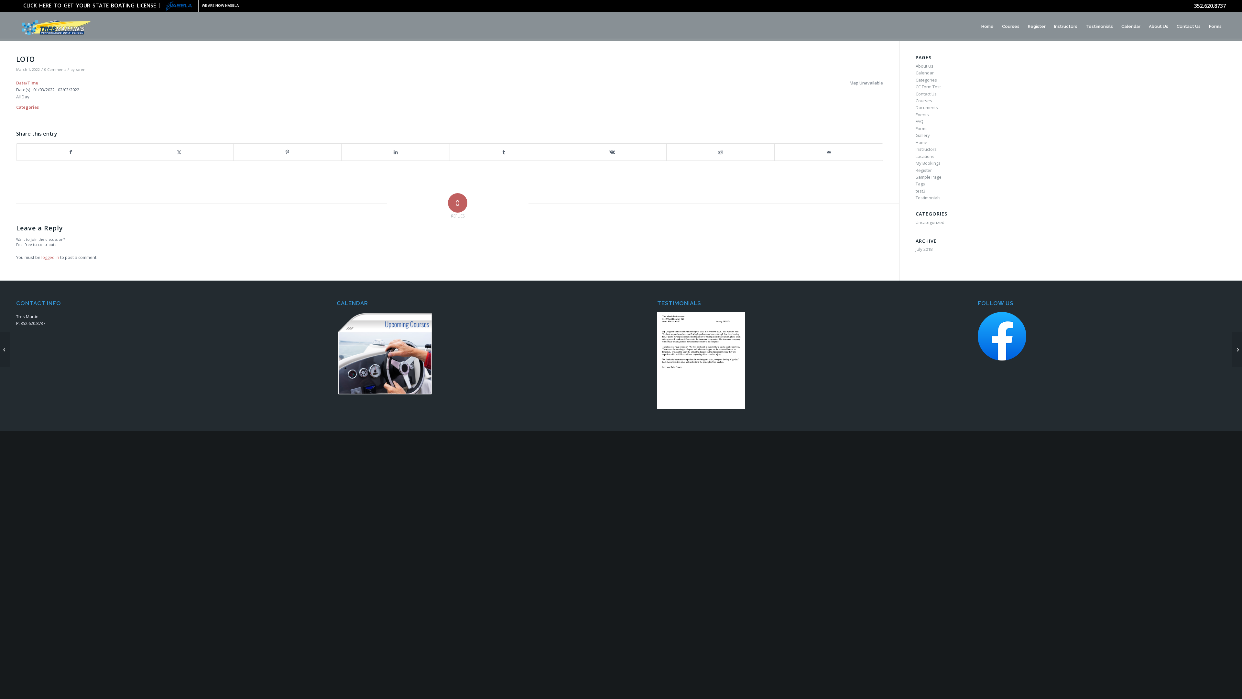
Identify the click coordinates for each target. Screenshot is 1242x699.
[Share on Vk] (612, 152)
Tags (920, 184)
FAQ (919, 121)
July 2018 (924, 249)
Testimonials (928, 198)
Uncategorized (930, 222)
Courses (924, 101)
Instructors (926, 149)
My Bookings (928, 163)
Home (921, 142)
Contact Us (926, 94)
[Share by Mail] (829, 152)
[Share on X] (179, 152)
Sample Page (929, 177)
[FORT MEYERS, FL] (5, 349)
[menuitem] (91, 5)
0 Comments (55, 69)
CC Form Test (928, 87)
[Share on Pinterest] (288, 152)
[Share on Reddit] (721, 152)
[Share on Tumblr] (504, 152)
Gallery (923, 135)
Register (924, 170)
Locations (925, 156)
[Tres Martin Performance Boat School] (54, 26)
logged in (50, 257)
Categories (926, 80)
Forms (922, 128)
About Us (924, 66)
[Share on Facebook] (70, 152)
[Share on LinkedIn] (396, 152)
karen (80, 69)
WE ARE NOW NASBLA (220, 5)
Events (922, 114)
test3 (920, 191)
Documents (927, 107)
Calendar (925, 73)
